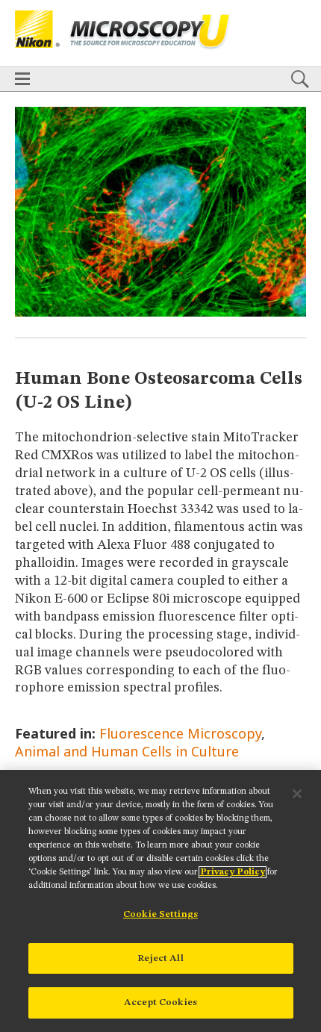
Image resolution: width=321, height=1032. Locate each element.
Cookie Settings (160, 914)
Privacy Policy (232, 872)
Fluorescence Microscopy (180, 733)
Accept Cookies (160, 1002)
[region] (160, 901)
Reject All (160, 958)
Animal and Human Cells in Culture (127, 751)
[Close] (297, 793)
